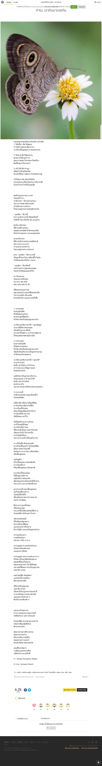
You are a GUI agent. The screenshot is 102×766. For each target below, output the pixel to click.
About (39, 742)
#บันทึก (19, 672)
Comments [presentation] (22, 719)
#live (62, 672)
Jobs (5, 744)
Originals (13, 742)
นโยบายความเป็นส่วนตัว (51, 6)
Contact (45, 742)
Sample (26, 742)
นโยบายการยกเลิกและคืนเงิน (89, 748)
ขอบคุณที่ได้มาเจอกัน (47, 2)
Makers (8, 2)
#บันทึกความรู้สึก (26, 672)
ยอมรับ (74, 7)
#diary (58, 672)
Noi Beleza (58, 2)
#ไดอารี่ (46, 672)
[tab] (22, 718)
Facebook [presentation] (45, 719)
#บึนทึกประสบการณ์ (37, 672)
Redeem (32, 742)
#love (70, 672)
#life (66, 672)
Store (16, 2)
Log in (52, 728)
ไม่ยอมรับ (82, 7)
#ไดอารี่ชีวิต (52, 672)
